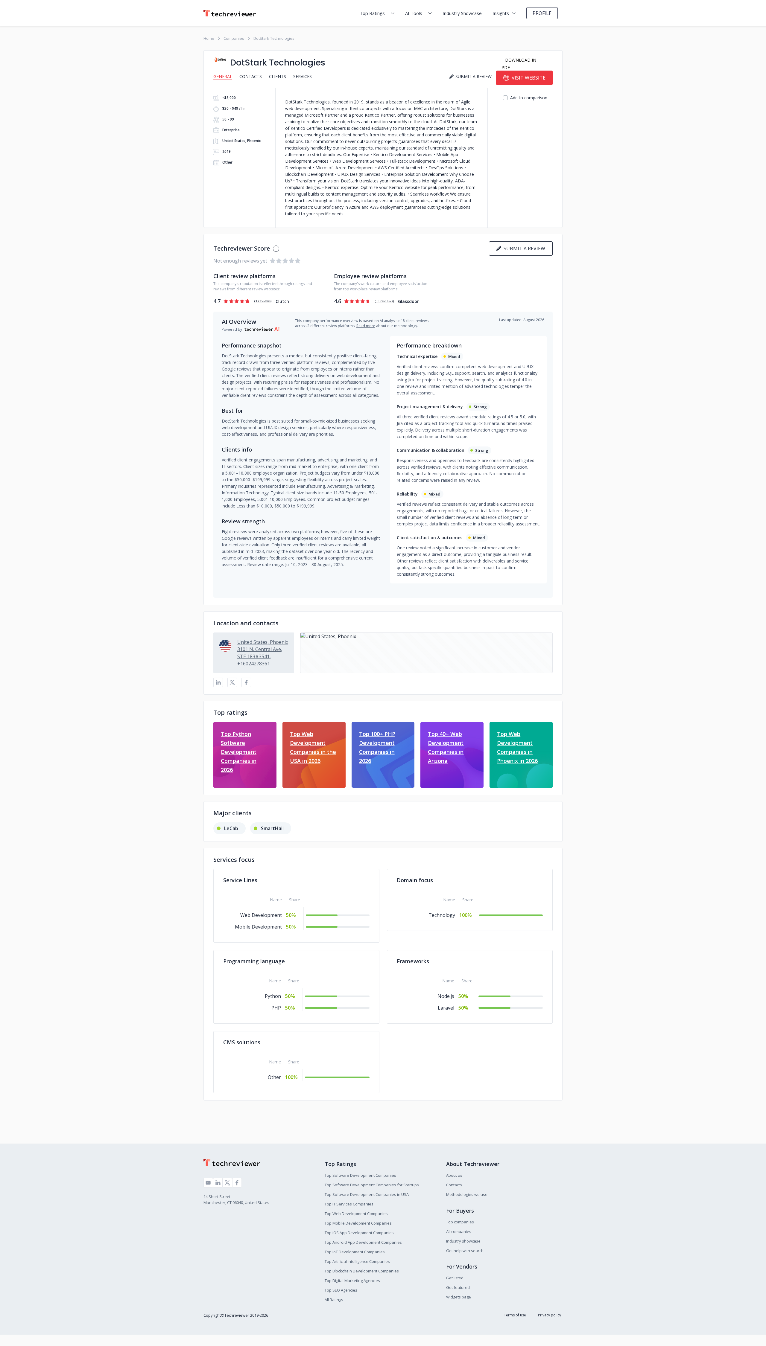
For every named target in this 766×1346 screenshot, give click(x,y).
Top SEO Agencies (341, 1290)
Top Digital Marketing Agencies (352, 1280)
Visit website (528, 77)
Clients (277, 76)
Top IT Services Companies (349, 1204)
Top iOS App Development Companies (359, 1232)
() (262, 301)
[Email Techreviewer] (208, 1183)
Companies (234, 38)
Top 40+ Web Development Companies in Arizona (445, 747)
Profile (542, 13)
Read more (365, 325)
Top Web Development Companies (356, 1213)
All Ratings (334, 1299)
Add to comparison (528, 97)
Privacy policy (549, 1315)
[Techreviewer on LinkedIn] (218, 1183)
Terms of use (515, 1315)
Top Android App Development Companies (363, 1242)
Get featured (458, 1287)
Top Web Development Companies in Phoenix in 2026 (517, 747)
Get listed (454, 1278)
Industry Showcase (462, 13)
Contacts (250, 76)
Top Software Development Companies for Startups (372, 1185)
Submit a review (523, 248)
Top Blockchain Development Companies (362, 1271)
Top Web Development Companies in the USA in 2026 (313, 747)
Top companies (460, 1222)
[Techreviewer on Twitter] (227, 1183)
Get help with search (465, 1250)
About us (454, 1175)
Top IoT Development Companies (355, 1251)
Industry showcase (463, 1241)
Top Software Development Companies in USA (367, 1194)
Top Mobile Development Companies (358, 1223)
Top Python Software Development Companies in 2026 (238, 751)
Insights (501, 13)
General (222, 76)
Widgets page (458, 1297)
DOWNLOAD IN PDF (518, 63)
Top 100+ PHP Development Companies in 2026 (377, 747)
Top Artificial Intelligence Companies (357, 1261)
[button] (426, 652)
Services (302, 76)
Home (208, 38)
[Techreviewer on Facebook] (237, 1183)
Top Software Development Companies (360, 1175)
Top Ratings (372, 13)
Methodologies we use (466, 1194)
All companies (458, 1231)
